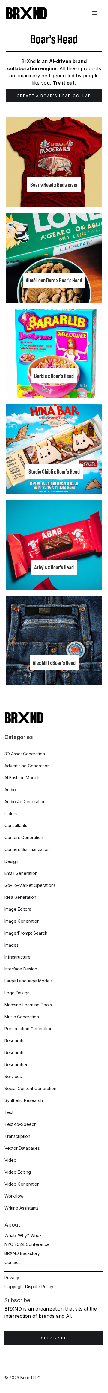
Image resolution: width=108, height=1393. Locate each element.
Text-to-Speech (20, 1124)
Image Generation (22, 921)
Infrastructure (17, 956)
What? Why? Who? (23, 1235)
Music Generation (21, 1016)
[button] (95, 13)
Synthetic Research (23, 1100)
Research (13, 1040)
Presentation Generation (28, 1028)
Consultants (15, 825)
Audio (10, 789)
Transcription (17, 1136)
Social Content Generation (30, 1088)
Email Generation (21, 873)
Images (11, 944)
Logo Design (17, 992)
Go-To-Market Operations (30, 885)
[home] (26, 13)
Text (9, 1112)
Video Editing (17, 1172)
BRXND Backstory (22, 1253)
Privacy (11, 1277)
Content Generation (23, 837)
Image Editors (17, 909)
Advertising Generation (27, 765)
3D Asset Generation (24, 753)
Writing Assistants (21, 1207)
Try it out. (64, 83)
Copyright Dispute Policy (28, 1286)
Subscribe (54, 1338)
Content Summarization (27, 849)
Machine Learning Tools (28, 1004)
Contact (12, 1262)
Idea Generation (20, 897)
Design (11, 861)
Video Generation (22, 1184)
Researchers (17, 1064)
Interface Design (20, 968)
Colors (10, 813)
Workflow (13, 1195)
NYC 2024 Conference (27, 1244)
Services (13, 1076)
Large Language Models (28, 980)
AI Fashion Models (22, 777)
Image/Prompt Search (25, 933)
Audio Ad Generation (25, 801)
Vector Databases (22, 1148)
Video (10, 1160)
